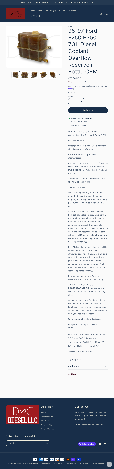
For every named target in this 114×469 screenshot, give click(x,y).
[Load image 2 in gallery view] (25, 75)
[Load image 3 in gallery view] (34, 75)
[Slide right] (59, 74)
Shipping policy (84, 463)
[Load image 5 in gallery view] (53, 75)
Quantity (71, 96)
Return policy (46, 421)
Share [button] (73, 374)
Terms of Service (47, 429)
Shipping (71, 82)
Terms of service (70, 463)
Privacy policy (57, 463)
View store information (80, 125)
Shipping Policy (47, 416)
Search (43, 412)
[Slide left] (8, 74)
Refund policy (45, 463)
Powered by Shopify (31, 464)
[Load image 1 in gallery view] (16, 75)
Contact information (99, 463)
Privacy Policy (46, 425)
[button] (96, 13)
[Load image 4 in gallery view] (43, 75)
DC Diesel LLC (19, 464)
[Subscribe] (47, 443)
